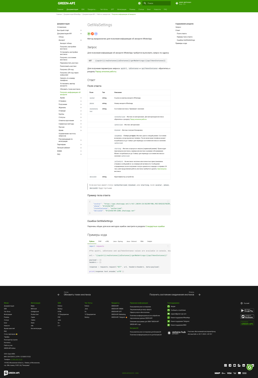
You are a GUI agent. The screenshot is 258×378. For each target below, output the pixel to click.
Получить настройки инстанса (68, 48)
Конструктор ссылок (11, 340)
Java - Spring (118, 241)
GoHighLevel (35, 311)
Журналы (62, 108)
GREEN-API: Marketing (118, 314)
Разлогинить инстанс (68, 66)
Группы (61, 114)
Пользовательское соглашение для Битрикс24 (145, 332)
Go (58, 323)
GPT (112, 9)
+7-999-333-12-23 (16, 359)
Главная (60, 9)
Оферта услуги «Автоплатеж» (140, 312)
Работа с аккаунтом (103, 14)
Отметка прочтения (66, 120)
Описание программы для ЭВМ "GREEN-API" (144, 321)
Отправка (62, 101)
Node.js (60, 309)
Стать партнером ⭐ (11, 334)
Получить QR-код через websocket (69, 74)
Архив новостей (9, 328)
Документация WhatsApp (72, 14)
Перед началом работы (105, 71)
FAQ (165, 9)
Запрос (178, 27)
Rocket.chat (34, 314)
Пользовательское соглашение (140, 307)
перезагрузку (161, 169)
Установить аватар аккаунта (67, 85)
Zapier (33, 317)
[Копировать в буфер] (164, 60)
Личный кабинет (63, 148)
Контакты (7, 342)
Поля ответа (182, 34)
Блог (149, 9)
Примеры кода (181, 43)
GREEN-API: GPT (116, 311)
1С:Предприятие (63, 314)
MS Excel (34, 309)
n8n (32, 325)
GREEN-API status (9, 348)
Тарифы (6, 337)
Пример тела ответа (184, 37)
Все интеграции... (36, 328)
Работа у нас (8, 345)
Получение (63, 104)
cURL (107, 241)
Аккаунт (62, 40)
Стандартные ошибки (155, 226)
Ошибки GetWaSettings (186, 40)
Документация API (88, 14)
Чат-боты (104, 9)
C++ (59, 325)
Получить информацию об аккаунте (70, 93)
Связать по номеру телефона (67, 79)
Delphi (149, 241)
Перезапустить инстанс (69, 63)
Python (91, 241)
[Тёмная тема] (139, 3)
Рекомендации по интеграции (66, 140)
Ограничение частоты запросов (67, 135)
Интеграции (121, 9)
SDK (82, 9)
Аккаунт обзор (66, 43)
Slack (32, 323)
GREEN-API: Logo (135, 324)
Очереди (62, 111)
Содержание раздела (184, 24)
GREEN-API (115, 306)
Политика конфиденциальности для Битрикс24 (146, 335)
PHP (99, 241)
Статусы (62, 117)
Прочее (61, 127)
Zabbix (33, 320)
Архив (62, 98)
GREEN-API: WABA (117, 309)
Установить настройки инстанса (69, 53)
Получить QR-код (67, 69)
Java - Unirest (131, 241)
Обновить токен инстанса (70, 89)
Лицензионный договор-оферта (140, 309)
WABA (59, 151)
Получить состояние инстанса (68, 58)
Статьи (141, 9)
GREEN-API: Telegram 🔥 (119, 317)
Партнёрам (61, 144)
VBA (142, 241)
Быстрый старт (63, 30)
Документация (72, 9)
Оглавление (61, 27)
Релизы (132, 9)
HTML (59, 311)
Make (32, 306)
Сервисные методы (66, 124)
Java (59, 320)
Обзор (61, 37)
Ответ (177, 30)
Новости (157, 9)
